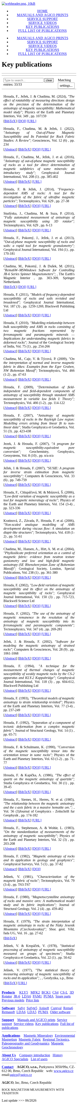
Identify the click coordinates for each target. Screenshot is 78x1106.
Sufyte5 (32, 1008)
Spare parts (63, 996)
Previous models (13, 1000)
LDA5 (31, 1012)
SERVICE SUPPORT (42, 19)
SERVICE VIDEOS (42, 23)
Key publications (46, 1024)
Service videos (24, 1024)
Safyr (21, 1008)
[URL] (31, 121)
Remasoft (8, 1012)
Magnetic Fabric (30, 1039)
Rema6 (68, 1008)
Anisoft (44, 1008)
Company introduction (34, 1055)
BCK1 (46, 992)
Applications (11, 1035)
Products (8, 992)
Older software (60, 1012)
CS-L (64, 992)
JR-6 (17, 996)
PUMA (49, 996)
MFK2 (35, 992)
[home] (18, 3)
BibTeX (10, 121)
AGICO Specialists (15, 1059)
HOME (42, 11)
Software (8, 1008)
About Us (9, 1055)
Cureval (56, 1008)
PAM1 (37, 996)
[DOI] (22, 121)
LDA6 (26, 996)
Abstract (10, 149)
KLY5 (23, 992)
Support (8, 1020)
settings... (66, 85)
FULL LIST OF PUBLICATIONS (42, 30)
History (58, 1055)
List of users (39, 1059)
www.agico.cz (63, 1071)
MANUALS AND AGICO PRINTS (42, 15)
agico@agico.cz (21, 1075)
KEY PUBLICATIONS (42, 27)
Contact (7, 1067)
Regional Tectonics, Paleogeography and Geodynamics (36, 1041)
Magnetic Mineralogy (38, 1035)
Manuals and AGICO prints (36, 1020)
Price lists (32, 1000)
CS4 (55, 992)
